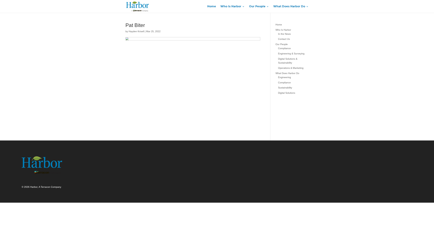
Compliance (284, 48)
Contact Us (284, 39)
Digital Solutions (286, 93)
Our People (257, 6)
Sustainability (285, 87)
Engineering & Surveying (291, 53)
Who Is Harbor (230, 6)
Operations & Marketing (290, 68)
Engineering (284, 77)
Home (211, 6)
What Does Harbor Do (289, 6)
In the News (284, 34)
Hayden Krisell (136, 31)
